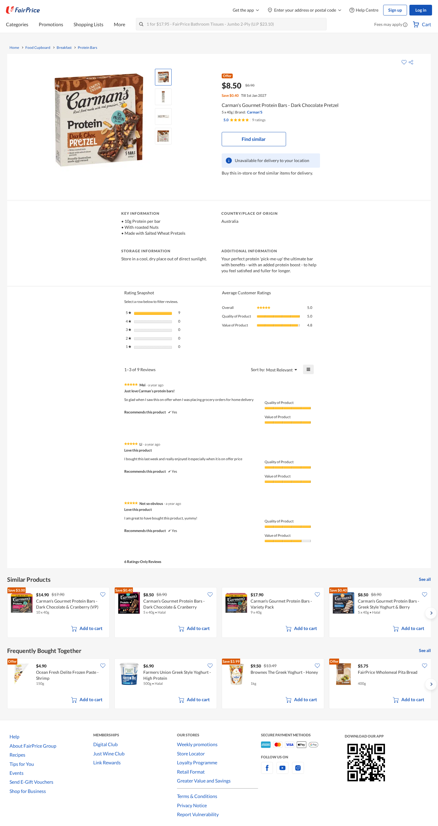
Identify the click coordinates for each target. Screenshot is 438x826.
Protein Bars (87, 47)
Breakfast (64, 47)
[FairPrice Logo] (23, 10)
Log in (420, 10)
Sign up (395, 10)
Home (14, 47)
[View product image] (163, 77)
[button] (405, 25)
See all (425, 579)
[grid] (219, 613)
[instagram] (298, 771)
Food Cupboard (37, 47)
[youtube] (282, 771)
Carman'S (254, 112)
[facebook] (267, 771)
